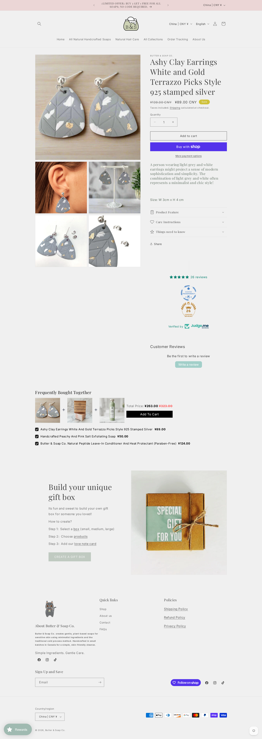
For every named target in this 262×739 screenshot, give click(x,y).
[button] (39, 24)
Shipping (175, 107)
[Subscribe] (100, 682)
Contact (105, 622)
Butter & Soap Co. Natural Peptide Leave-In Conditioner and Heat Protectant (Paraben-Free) (108, 443)
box (76, 529)
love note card (85, 544)
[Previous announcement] (94, 5)
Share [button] (158, 244)
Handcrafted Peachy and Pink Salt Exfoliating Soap (77, 436)
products (81, 536)
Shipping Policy (176, 609)
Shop (103, 609)
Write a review (188, 364)
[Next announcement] (168, 5)
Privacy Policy (175, 626)
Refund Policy (174, 617)
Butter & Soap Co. (55, 730)
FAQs (103, 629)
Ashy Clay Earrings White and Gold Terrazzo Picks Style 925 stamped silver (96, 429)
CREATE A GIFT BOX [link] (69, 557)
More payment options (188, 155)
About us (106, 615)
